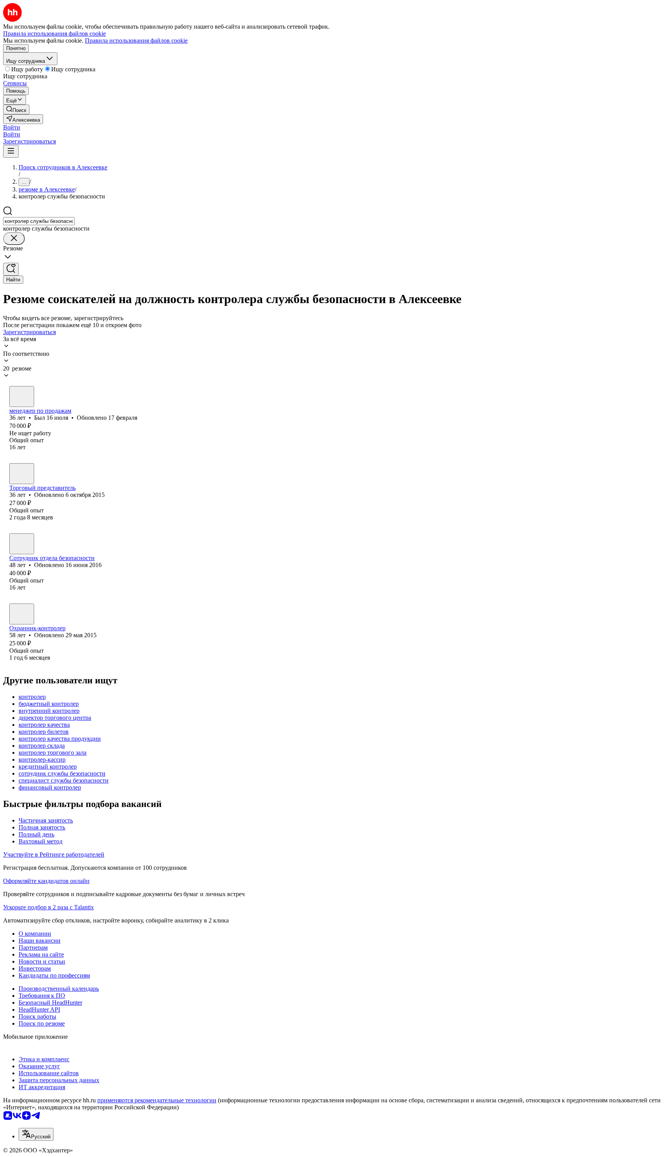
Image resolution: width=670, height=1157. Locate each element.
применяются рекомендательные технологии (156, 1100)
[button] (11, 127)
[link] (16, 109)
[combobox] (39, 221)
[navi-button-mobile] (11, 151)
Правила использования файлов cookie (136, 40)
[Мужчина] (21, 396)
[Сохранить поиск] (11, 269)
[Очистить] (14, 238)
